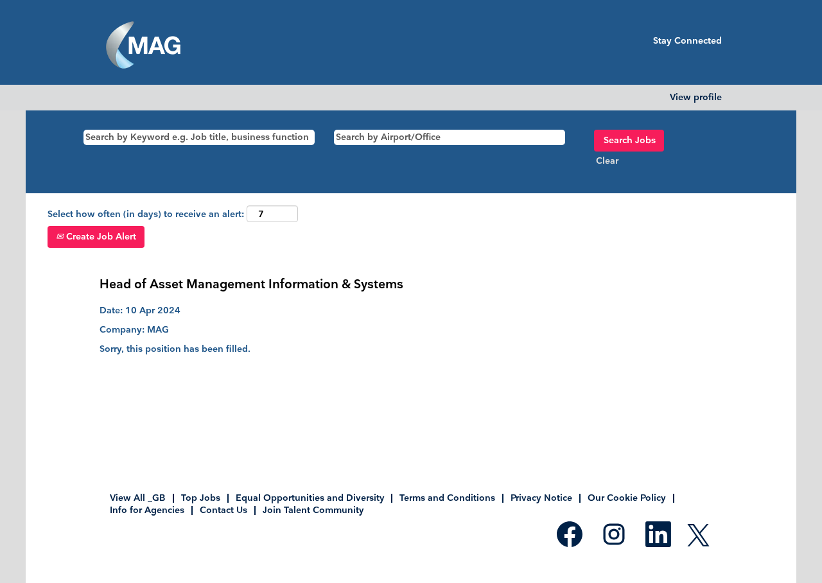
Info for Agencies (147, 510)
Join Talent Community (313, 510)
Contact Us (223, 510)
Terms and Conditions (447, 497)
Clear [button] (607, 160)
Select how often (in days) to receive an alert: (146, 214)
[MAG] (143, 45)
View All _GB (138, 497)
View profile (696, 97)
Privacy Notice (541, 497)
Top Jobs (200, 497)
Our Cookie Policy (627, 497)
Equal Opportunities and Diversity (310, 497)
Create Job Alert (100, 236)
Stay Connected (687, 40)
